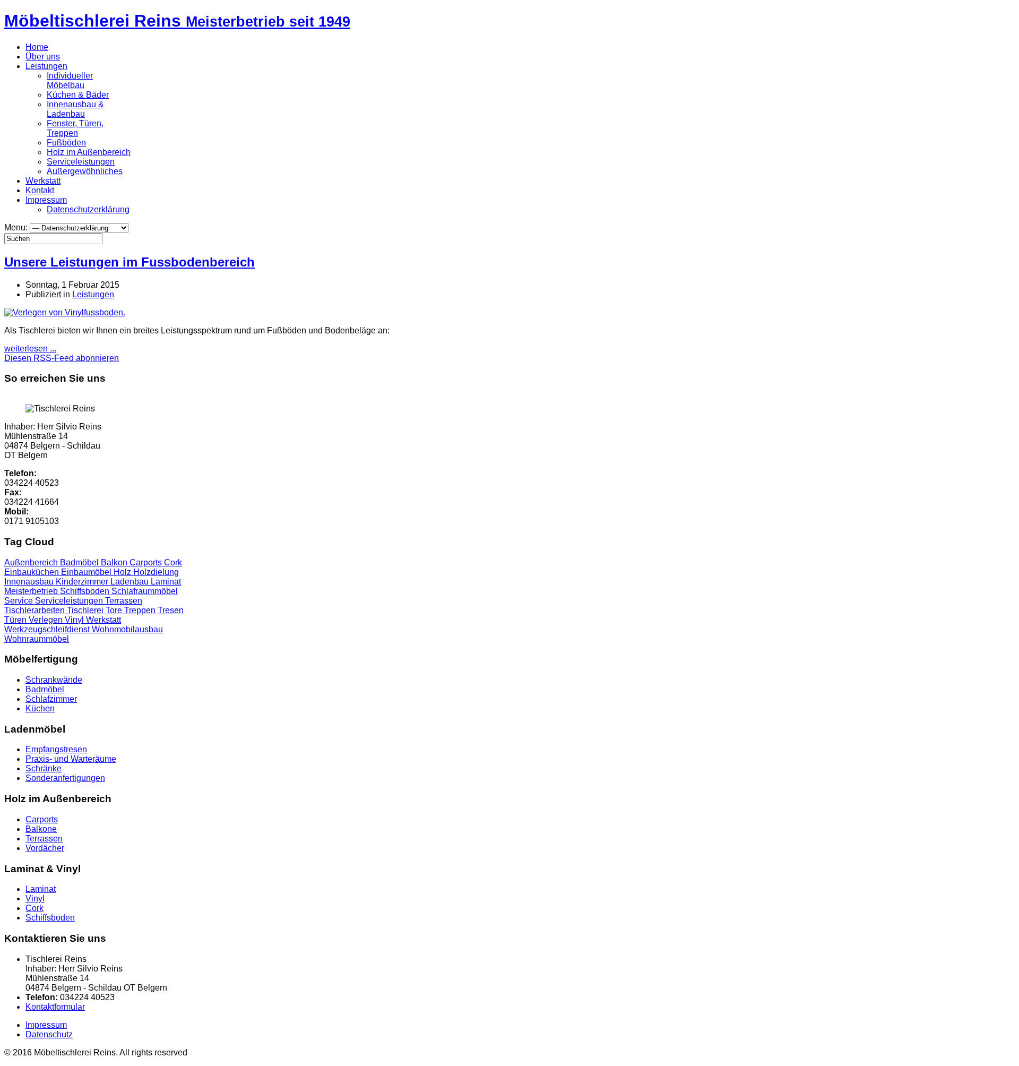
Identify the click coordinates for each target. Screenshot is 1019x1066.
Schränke (43, 768)
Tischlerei (86, 610)
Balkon (115, 562)
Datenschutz (49, 1034)
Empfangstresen (56, 749)
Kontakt (39, 190)
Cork (173, 562)
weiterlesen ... (30, 348)
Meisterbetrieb (32, 591)
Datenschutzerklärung (88, 209)
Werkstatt (43, 180)
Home (36, 46)
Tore (115, 610)
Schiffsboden (85, 591)
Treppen (141, 610)
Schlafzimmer (51, 698)
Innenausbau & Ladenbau (75, 109)
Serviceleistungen (81, 161)
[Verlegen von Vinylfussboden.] (64, 312)
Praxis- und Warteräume (70, 758)
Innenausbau (30, 581)
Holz (123, 572)
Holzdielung (156, 572)
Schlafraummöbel (144, 591)
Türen (16, 619)
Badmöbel (80, 562)
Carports (146, 562)
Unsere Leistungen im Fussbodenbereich (129, 262)
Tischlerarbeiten (35, 610)
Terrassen (123, 600)
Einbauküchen (32, 572)
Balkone (41, 828)
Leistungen (46, 66)
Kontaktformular (55, 1006)
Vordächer (44, 848)
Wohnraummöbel (36, 638)
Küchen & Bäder (78, 94)
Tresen (171, 610)
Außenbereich (32, 562)
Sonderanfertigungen (65, 778)
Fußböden (66, 142)
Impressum (46, 199)
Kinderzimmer (83, 581)
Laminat (166, 581)
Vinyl (75, 619)
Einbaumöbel (87, 572)
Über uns (42, 56)
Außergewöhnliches (85, 171)
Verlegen (47, 619)
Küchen (40, 708)
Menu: (17, 227)
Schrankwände (53, 679)
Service (19, 600)
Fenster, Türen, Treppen (75, 128)
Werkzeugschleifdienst (48, 629)
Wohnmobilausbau (127, 629)
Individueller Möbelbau (70, 80)
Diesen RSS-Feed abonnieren (61, 358)
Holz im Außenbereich (89, 152)
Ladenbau (130, 581)
